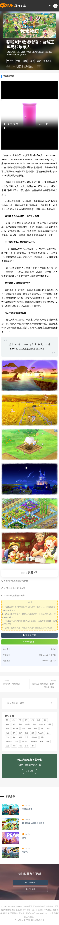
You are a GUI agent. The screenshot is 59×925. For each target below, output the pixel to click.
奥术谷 (25, 852)
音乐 (26, 746)
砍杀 (48, 733)
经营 (39, 61)
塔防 (34, 724)
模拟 (32, 61)
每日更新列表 (30, 882)
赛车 (47, 741)
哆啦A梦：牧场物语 (11, 684)
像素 (38, 720)
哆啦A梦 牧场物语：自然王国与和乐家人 (44, 685)
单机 (18, 61)
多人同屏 (42, 724)
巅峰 (24, 838)
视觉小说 (24, 741)
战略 (42, 728)
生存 (26, 733)
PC (7, 720)
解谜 (41, 741)
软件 (14, 746)
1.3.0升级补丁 (29, 642)
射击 (49, 724)
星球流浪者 (27, 809)
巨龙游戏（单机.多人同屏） (34, 823)
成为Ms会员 (30, 889)
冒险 (45, 720)
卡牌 (20, 724)
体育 (32, 720)
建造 (25, 61)
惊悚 (35, 728)
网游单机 (34, 737)
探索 (48, 728)
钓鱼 (20, 746)
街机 (16, 741)
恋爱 (23, 728)
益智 (33, 733)
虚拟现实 (9, 741)
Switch (10, 61)
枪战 (7, 733)
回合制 (27, 724)
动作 (7, 724)
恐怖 (29, 728)
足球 (7, 746)
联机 (42, 737)
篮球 (20, 737)
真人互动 (41, 733)
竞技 (7, 737)
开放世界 (15, 728)
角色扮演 (48, 61)
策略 (14, 737)
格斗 (14, 733)
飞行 (33, 746)
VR (20, 720)
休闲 (26, 720)
